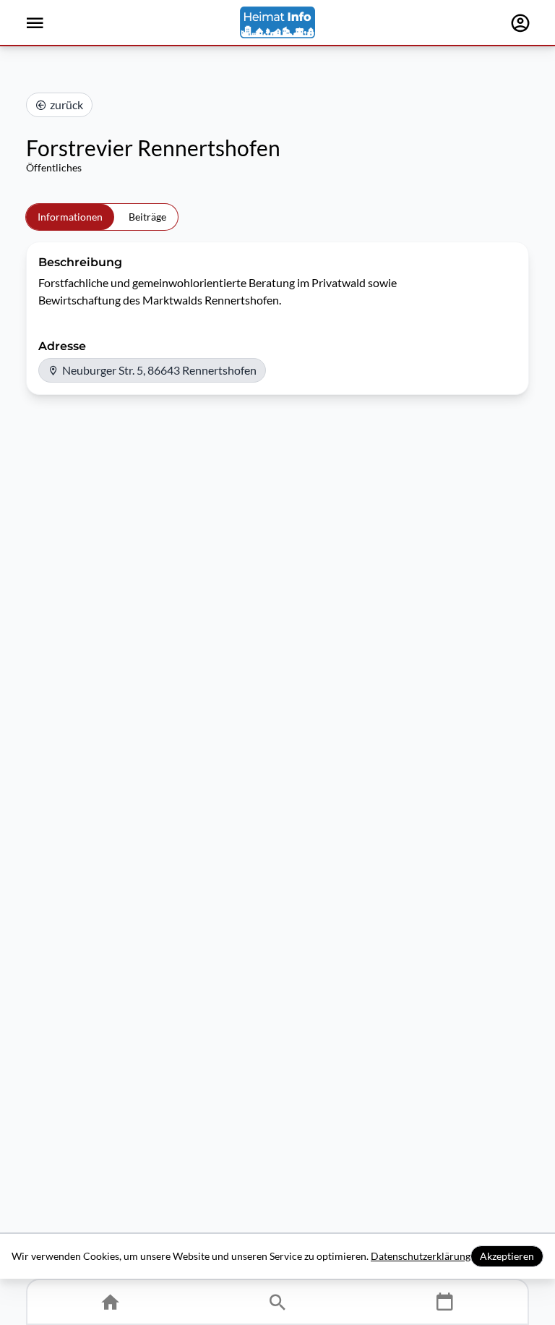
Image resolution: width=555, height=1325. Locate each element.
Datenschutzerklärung (420, 1256)
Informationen (70, 216)
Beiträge (147, 216)
